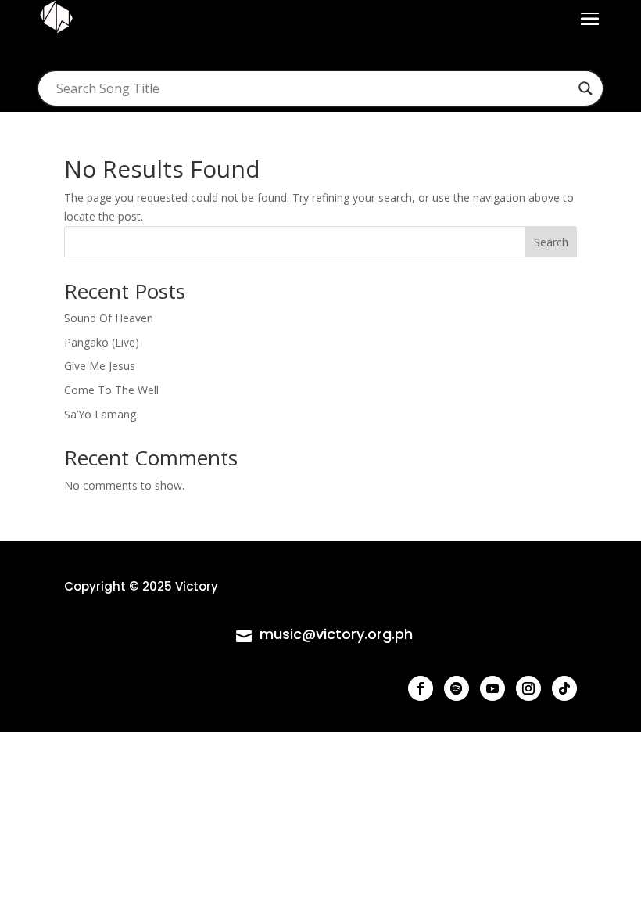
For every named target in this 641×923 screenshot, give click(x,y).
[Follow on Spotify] (456, 688)
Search (551, 242)
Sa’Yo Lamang (100, 414)
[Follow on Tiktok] (564, 688)
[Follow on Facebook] (420, 688)
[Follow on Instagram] (528, 688)
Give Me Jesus (99, 365)
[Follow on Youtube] (492, 688)
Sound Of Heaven (108, 318)
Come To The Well (111, 389)
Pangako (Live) (101, 342)
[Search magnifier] (585, 88)
